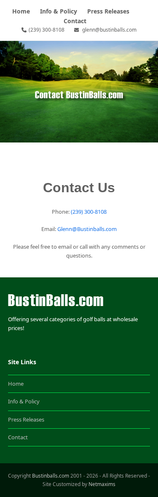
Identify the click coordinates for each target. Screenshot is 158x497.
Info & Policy (24, 401)
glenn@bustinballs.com (109, 29)
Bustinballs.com (50, 475)
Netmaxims (101, 484)
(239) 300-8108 (46, 29)
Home (16, 383)
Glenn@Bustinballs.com (87, 229)
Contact (18, 437)
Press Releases (26, 419)
